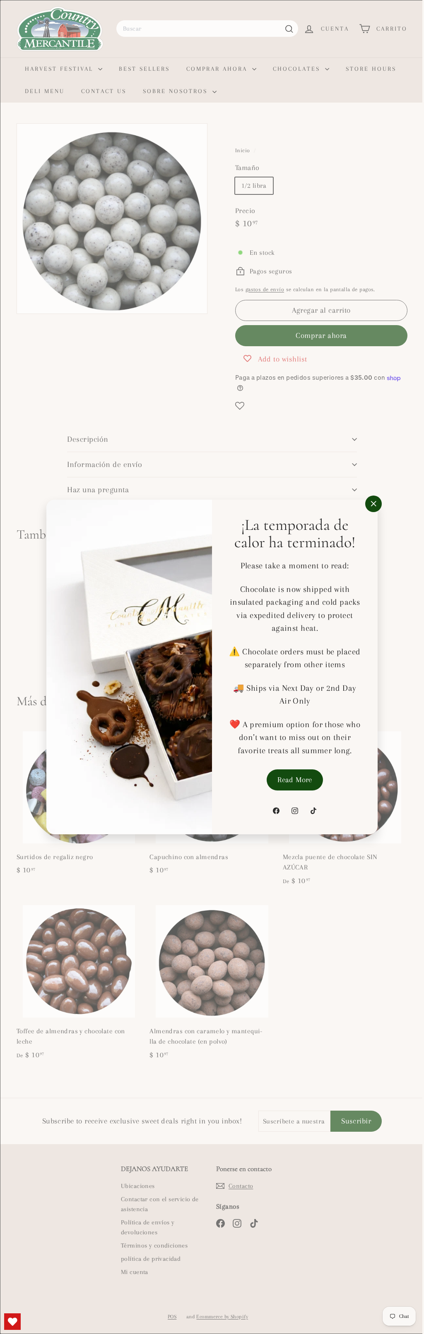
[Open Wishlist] (12, 1321)
